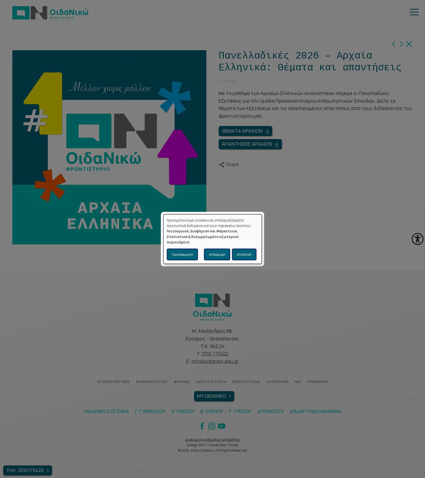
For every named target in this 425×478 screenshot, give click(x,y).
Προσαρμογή (182, 254)
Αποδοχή (244, 254)
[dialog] (212, 239)
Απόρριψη (217, 254)
